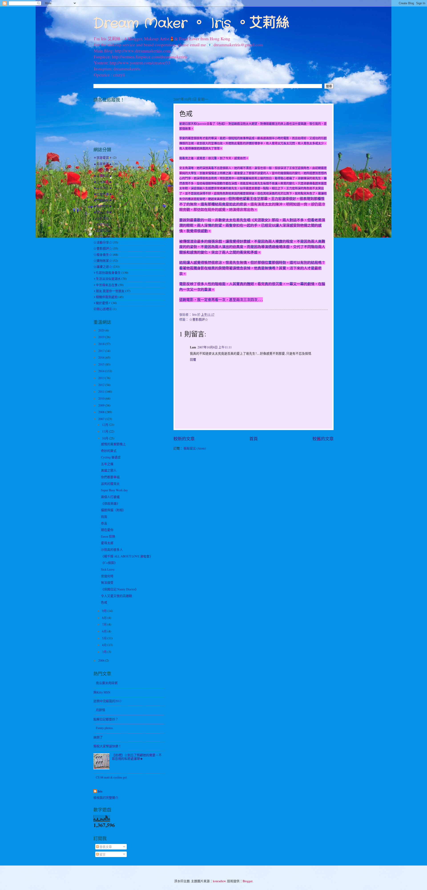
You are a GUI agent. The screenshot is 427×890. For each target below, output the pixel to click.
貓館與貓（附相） (113, 510)
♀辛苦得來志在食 (105, 285)
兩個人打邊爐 (110, 497)
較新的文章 (184, 438)
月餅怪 (100, 710)
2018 (101, 344)
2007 (101, 419)
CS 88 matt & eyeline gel (111, 777)
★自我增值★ (102, 188)
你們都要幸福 (110, 477)
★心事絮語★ (102, 176)
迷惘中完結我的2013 (107, 701)
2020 (101, 330)
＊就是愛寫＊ (102, 157)
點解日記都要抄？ (105, 719)
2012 (101, 385)
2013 (101, 378)
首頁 (253, 438)
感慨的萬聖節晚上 (113, 444)
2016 (101, 357)
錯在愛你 (107, 530)
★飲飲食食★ (102, 206)
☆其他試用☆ (102, 230)
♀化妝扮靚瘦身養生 (107, 272)
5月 (104, 638)
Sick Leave (108, 569)
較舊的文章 (323, 438)
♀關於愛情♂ (102, 303)
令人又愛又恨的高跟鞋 (116, 596)
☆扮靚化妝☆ (102, 224)
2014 (101, 371)
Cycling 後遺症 (111, 457)
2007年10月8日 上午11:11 (214, 347)
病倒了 (98, 737)
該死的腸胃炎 (110, 484)
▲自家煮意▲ (102, 164)
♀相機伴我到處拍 (105, 297)
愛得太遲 (107, 543)
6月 (104, 631)
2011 (101, 391)
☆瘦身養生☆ (102, 254)
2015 (101, 364)
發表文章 (105, 847)
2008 (101, 412)
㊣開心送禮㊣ (102, 309)
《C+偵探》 (109, 563)
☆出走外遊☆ (102, 218)
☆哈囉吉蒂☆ (102, 236)
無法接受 (107, 582)
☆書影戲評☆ (198, 319)
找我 (104, 516)
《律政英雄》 (110, 503)
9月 (104, 611)
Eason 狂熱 (108, 536)
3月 (104, 652)
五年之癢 (107, 464)
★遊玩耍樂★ (102, 212)
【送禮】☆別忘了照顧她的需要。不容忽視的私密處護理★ (137, 757)
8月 (104, 618)
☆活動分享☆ (102, 242)
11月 (105, 431)
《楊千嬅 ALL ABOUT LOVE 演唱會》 (127, 556)
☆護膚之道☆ (102, 266)
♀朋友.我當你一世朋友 (109, 291)
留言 (102, 854)
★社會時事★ (102, 194)
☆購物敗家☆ (102, 260)
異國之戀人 (109, 470)
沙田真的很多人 (112, 549)
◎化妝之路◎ (102, 170)
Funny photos (104, 728)
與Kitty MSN (101, 692)
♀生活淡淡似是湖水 (107, 278)
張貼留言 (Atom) (194, 448)
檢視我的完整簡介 (105, 797)
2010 (101, 398)
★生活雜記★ (102, 182)
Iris (100, 791)
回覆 (193, 359)
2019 (101, 337)
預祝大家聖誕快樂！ (107, 746)
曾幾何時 (107, 576)
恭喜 (104, 523)
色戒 (104, 602)
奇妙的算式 (109, 451)
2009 (101, 405)
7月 (104, 624)
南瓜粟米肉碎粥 (107, 683)
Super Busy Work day (114, 490)
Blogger (247, 881)
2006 (101, 660)
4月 (104, 645)
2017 (101, 351)
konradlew (219, 881)
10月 (105, 438)
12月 (105, 425)
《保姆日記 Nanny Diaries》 (119, 589)
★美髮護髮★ (102, 200)
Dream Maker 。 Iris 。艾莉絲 (191, 23)
